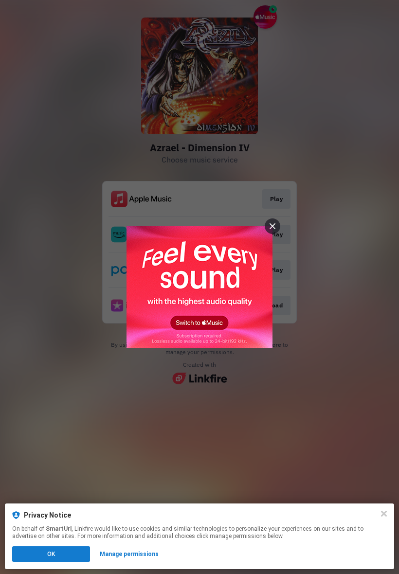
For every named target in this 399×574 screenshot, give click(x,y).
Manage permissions (129, 554)
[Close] (384, 513)
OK (51, 554)
